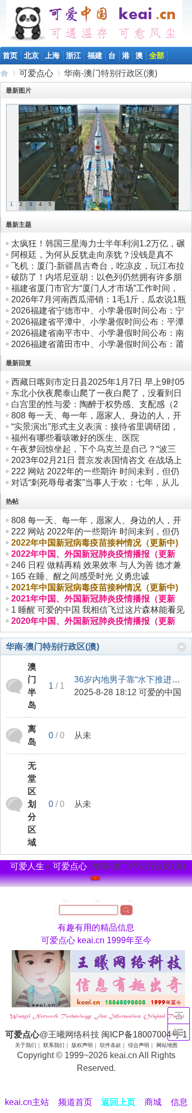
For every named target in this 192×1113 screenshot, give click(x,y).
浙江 (73, 55)
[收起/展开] (181, 647)
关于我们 (25, 1045)
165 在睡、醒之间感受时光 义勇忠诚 (80, 576)
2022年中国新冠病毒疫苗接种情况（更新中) (94, 542)
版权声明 (82, 1045)
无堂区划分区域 (32, 804)
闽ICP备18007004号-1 (144, 1034)
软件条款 (110, 1045)
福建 (94, 55)
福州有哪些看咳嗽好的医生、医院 (75, 437)
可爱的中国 (160, 692)
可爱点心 (4, 73)
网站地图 (167, 1045)
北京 (31, 55)
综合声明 (138, 1045)
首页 (10, 55)
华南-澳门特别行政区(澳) (52, 646)
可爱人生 (27, 866)
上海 (52, 55)
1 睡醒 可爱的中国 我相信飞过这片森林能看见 (98, 609)
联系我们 (54, 1045)
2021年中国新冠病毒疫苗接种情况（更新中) (94, 587)
